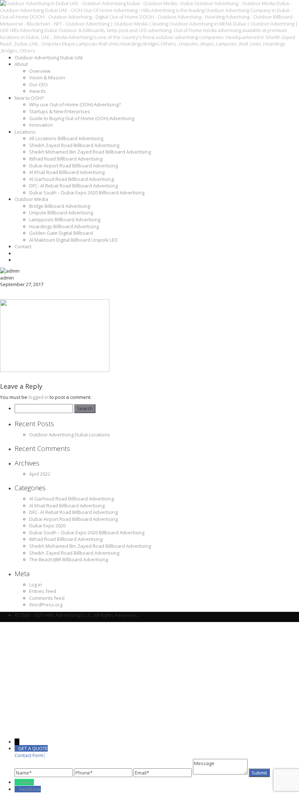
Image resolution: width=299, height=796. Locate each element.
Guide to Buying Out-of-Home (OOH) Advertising (81, 118)
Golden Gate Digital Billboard (61, 233)
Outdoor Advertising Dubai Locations (69, 434)
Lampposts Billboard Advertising (64, 219)
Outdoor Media (31, 199)
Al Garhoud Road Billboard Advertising (71, 179)
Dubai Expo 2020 (47, 525)
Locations (25, 131)
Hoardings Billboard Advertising (64, 226)
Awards (37, 91)
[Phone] (17, 782)
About (21, 64)
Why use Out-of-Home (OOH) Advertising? (75, 104)
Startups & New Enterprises (59, 111)
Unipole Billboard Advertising (61, 212)
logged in (38, 397)
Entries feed (42, 591)
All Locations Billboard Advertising (66, 138)
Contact (23, 246)
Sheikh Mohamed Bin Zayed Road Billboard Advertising (90, 151)
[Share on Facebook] (6, 293)
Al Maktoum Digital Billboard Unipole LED (73, 240)
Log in (35, 584)
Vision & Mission (47, 77)
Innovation (41, 125)
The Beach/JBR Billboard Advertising (68, 559)
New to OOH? (29, 98)
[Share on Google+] (34, 293)
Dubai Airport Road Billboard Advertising (73, 165)
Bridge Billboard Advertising (59, 206)
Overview (39, 71)
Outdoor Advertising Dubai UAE (49, 57)
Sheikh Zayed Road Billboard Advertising (74, 145)
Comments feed (47, 598)
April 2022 (39, 474)
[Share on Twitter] (20, 293)
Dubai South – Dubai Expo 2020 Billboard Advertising (86, 192)
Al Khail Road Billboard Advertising (67, 172)
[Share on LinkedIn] (48, 293)
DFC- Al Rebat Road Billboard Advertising (73, 185)
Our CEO (38, 84)
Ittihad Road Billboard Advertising (65, 158)
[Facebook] (17, 789)
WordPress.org (45, 604)
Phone (26, 782)
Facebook (30, 789)
